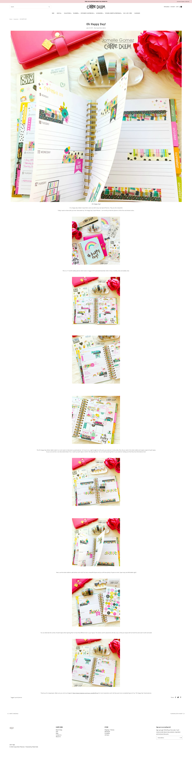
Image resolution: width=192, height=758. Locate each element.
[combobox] (30, 7)
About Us (58, 736)
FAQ (57, 731)
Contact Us (58, 735)
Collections (67, 13)
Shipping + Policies (109, 730)
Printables (107, 733)
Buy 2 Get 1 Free (127, 13)
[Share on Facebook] (175, 697)
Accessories (99, 13)
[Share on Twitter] (178, 697)
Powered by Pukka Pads (32, 747)
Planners (75, 13)
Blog (57, 733)
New (53, 13)
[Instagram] (13, 745)
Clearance (137, 13)
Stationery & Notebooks (87, 13)
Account (172, 6)
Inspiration (16, 19)
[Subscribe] (180, 738)
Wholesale (166, 6)
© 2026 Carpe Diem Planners (17, 747)
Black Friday (59, 730)
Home (11, 19)
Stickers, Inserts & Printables (113, 13)
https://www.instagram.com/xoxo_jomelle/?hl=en (85, 693)
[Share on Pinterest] (180, 697)
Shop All (59, 13)
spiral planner (18, 697)
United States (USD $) (183, 1)
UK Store (107, 735)
